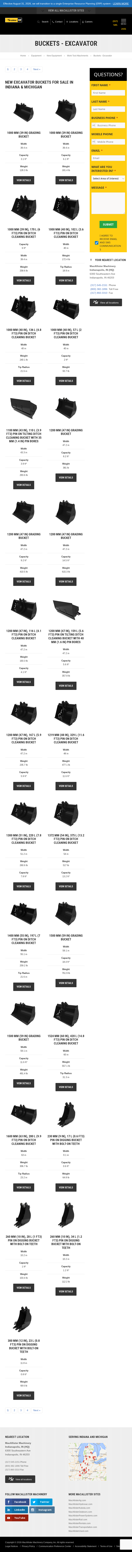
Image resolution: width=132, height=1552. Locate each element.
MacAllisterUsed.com (78, 1531)
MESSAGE (97, 188)
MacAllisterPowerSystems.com (83, 1515)
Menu (123, 24)
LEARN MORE (121, 3)
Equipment (36, 55)
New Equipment (54, 55)
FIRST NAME (99, 85)
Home (23, 55)
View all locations (109, 302)
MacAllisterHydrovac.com (80, 1504)
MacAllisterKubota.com (79, 1508)
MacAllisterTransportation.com (83, 1527)
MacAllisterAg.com (77, 1500)
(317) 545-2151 (98, 285)
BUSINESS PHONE (103, 118)
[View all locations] (87, 1483)
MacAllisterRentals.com (80, 1523)
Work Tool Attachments (77, 55)
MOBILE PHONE (102, 134)
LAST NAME (99, 102)
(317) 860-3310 (98, 292)
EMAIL (95, 151)
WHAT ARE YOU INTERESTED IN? (102, 169)
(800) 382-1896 (98, 289)
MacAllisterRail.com (78, 1519)
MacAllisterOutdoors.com (80, 1512)
